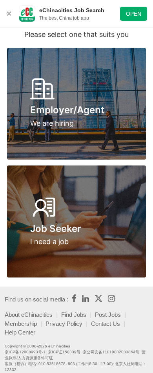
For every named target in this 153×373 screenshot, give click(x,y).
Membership (21, 323)
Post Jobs (108, 314)
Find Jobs (73, 314)
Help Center (20, 332)
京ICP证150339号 (64, 352)
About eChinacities (29, 314)
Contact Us (105, 323)
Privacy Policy (64, 323)
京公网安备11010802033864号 (111, 352)
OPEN (133, 14)
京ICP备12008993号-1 (25, 352)
